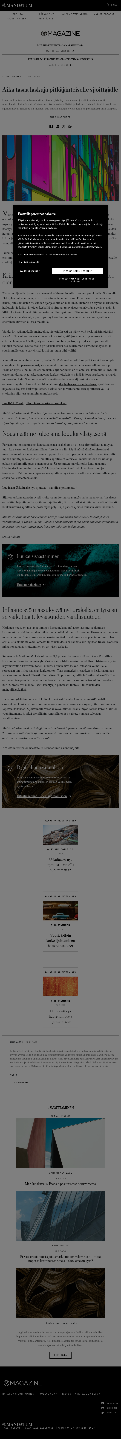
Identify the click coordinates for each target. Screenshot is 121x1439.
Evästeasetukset (30, 271)
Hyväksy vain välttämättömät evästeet (76, 280)
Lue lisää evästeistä (29, 262)
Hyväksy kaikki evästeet (77, 271)
